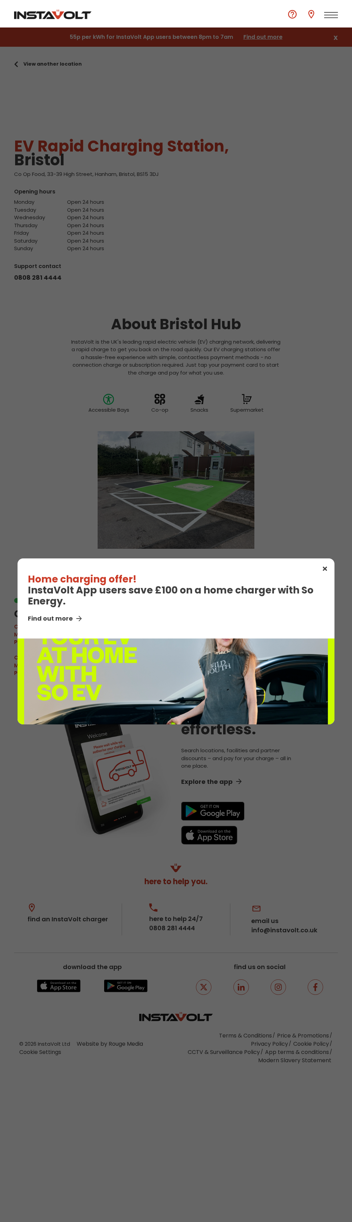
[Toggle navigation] (331, 15)
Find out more (50, 618)
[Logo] (52, 14)
